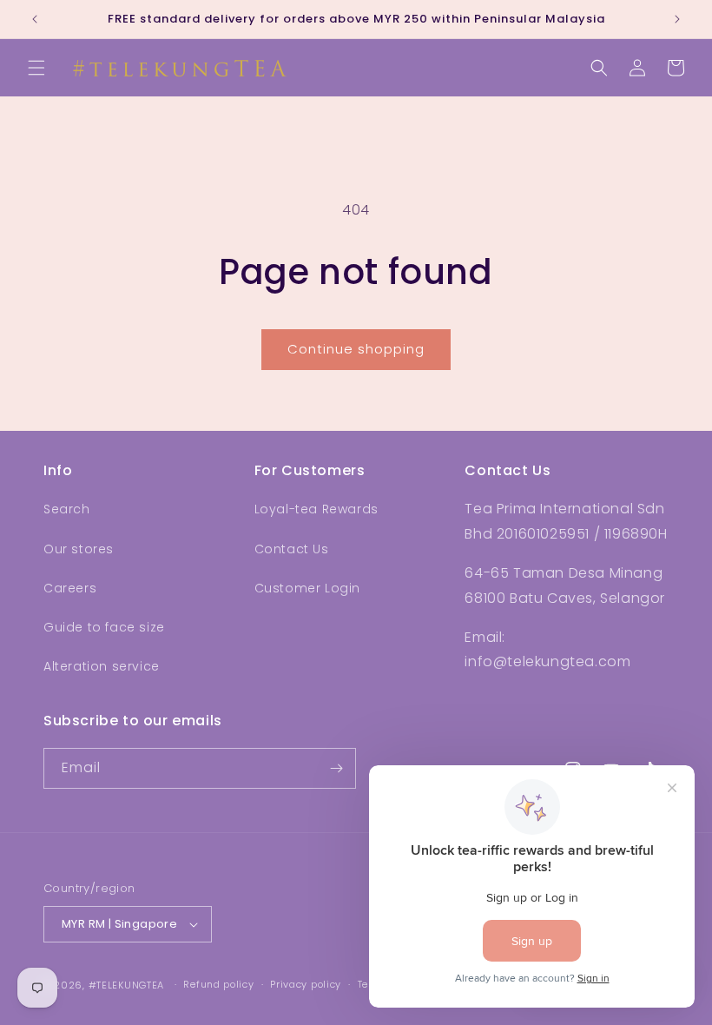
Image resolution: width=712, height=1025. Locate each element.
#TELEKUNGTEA (126, 985)
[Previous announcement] (35, 19)
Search (66, 509)
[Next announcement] (677, 19)
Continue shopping (356, 349)
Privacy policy (305, 984)
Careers (69, 588)
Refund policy (218, 984)
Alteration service (101, 666)
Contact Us (291, 549)
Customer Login (307, 588)
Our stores (78, 549)
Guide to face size (104, 627)
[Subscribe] (336, 768)
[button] (36, 68)
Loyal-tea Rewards (316, 509)
